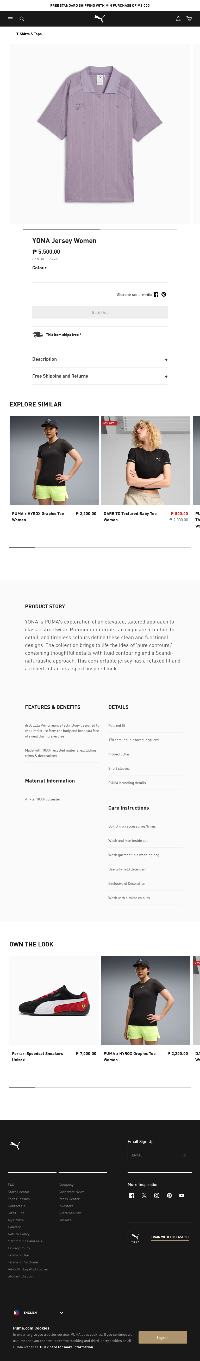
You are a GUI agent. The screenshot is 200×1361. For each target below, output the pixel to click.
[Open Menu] (12, 19)
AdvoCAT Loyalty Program (28, 1269)
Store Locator (18, 1192)
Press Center (69, 1199)
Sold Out (100, 312)
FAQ (11, 1184)
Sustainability (70, 1213)
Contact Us (17, 1206)
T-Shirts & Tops (29, 34)
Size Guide (16, 1213)
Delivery (14, 1227)
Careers (65, 1220)
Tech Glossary (19, 1199)
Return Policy (18, 1234)
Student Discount (22, 1276)
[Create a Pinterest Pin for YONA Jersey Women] (164, 294)
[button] (12, 19)
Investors (66, 1206)
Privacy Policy (19, 1248)
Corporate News (71, 1192)
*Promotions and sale (25, 1241)
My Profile (16, 1220)
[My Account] (178, 19)
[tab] (61, 230)
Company (66, 1184)
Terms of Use (18, 1255)
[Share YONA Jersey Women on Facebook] (156, 294)
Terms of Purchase (23, 1262)
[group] (54, 474)
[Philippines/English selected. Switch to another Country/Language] (37, 1313)
